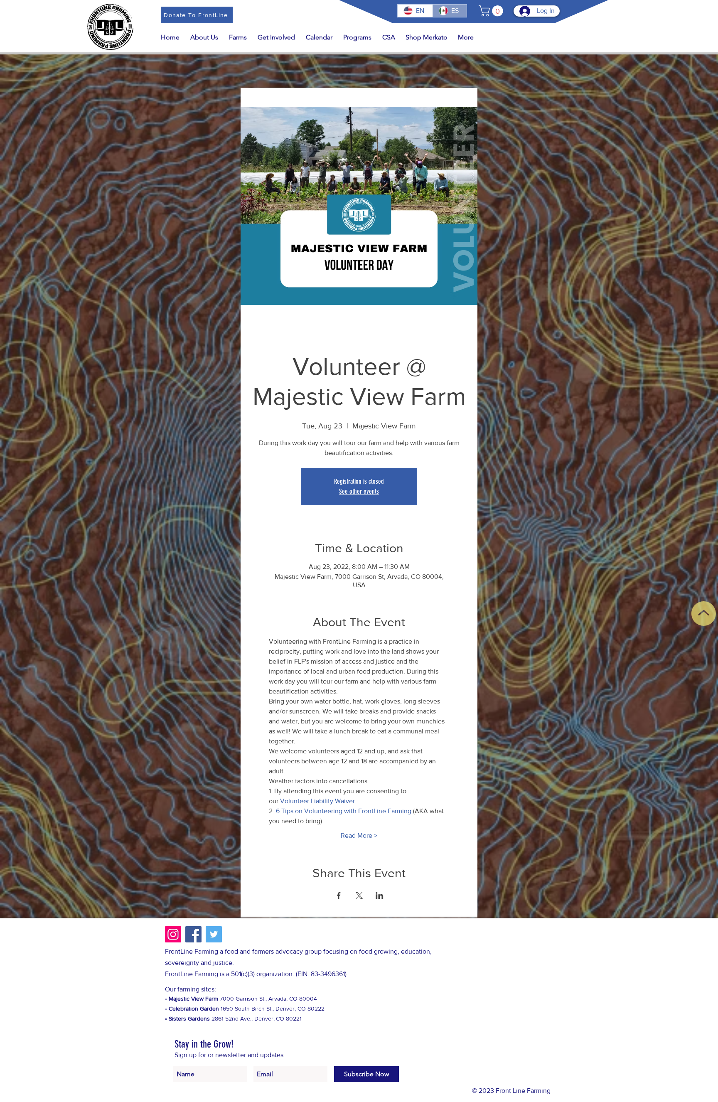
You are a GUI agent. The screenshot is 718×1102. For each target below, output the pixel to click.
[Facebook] (193, 934)
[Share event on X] (359, 895)
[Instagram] (173, 934)
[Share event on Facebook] (339, 895)
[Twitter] (214, 934)
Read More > (359, 835)
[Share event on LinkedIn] (380, 895)
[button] (492, 11)
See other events (359, 491)
